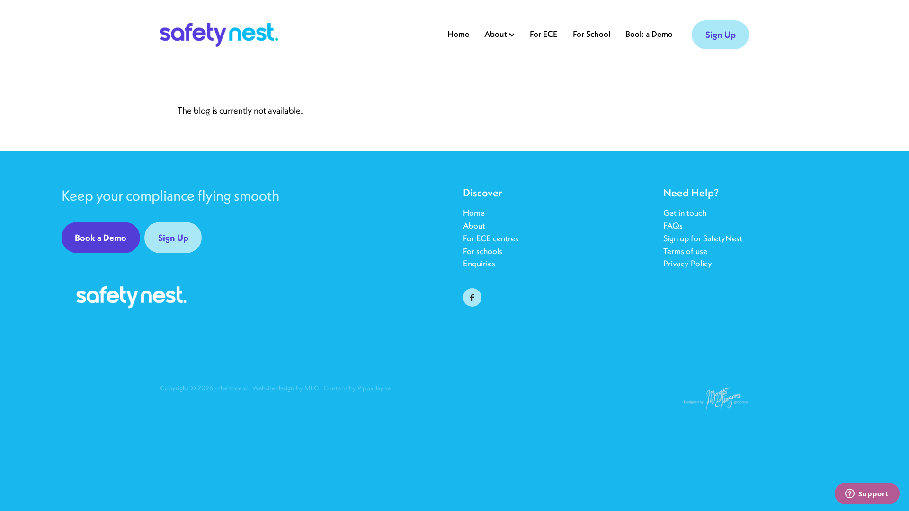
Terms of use (685, 251)
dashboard (233, 388)
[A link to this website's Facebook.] (472, 297)
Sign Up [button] (173, 237)
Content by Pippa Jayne (357, 388)
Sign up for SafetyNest (702, 238)
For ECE (544, 33)
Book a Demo (649, 33)
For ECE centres (490, 238)
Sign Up (720, 34)
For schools (482, 251)
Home (458, 33)
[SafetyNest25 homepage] (219, 35)
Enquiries (479, 263)
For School (591, 33)
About (474, 225)
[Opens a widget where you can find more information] (867, 494)
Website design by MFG (285, 388)
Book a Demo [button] (100, 237)
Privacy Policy (687, 263)
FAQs (674, 225)
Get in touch (684, 212)
